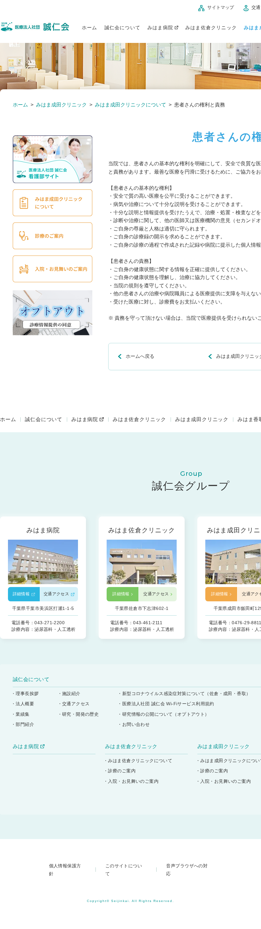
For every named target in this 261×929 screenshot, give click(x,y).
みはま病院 (160, 27)
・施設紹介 (69, 693)
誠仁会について (122, 27)
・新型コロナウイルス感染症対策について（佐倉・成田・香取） (183, 693)
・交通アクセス (74, 703)
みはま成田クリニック (202, 419)
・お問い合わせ (133, 724)
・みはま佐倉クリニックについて (137, 760)
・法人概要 (22, 703)
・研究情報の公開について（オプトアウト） (163, 714)
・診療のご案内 (119, 770)
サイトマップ (220, 7)
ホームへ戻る (140, 356)
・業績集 (20, 714)
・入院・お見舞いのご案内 (131, 781)
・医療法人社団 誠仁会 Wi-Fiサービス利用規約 (165, 703)
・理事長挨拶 (25, 693)
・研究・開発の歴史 (78, 714)
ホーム (89, 27)
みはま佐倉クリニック (211, 27)
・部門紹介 (22, 724)
